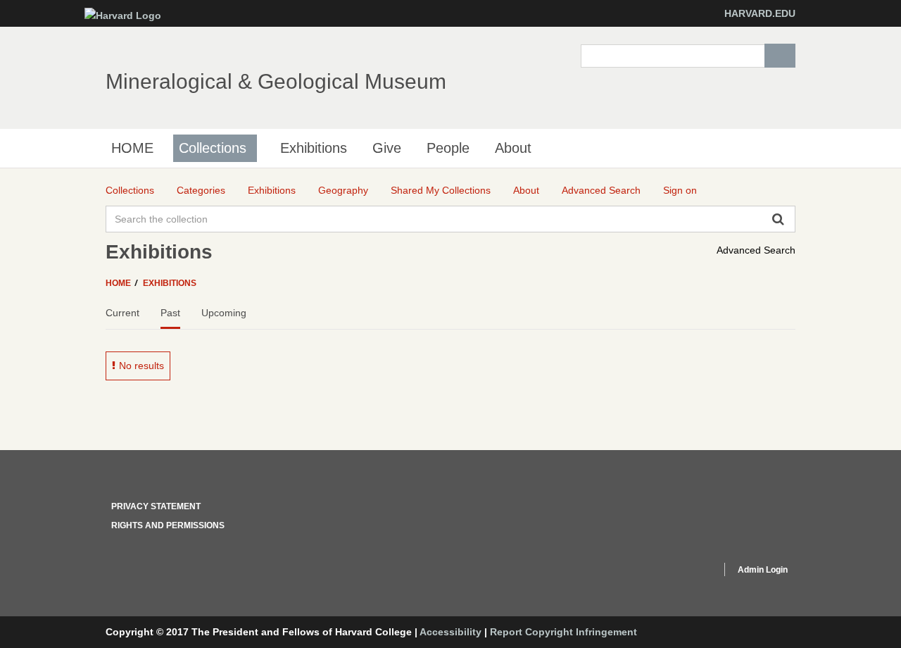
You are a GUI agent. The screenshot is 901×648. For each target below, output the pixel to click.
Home (119, 283)
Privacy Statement (156, 506)
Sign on (680, 190)
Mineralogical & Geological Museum (276, 81)
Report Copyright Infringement (563, 631)
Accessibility (450, 631)
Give (386, 148)
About (513, 148)
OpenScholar (684, 572)
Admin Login (763, 570)
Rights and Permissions (168, 525)
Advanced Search (756, 250)
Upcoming (223, 312)
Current (122, 312)
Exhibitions (313, 148)
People (448, 148)
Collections (212, 148)
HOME (132, 148)
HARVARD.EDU (759, 13)
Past (170, 312)
